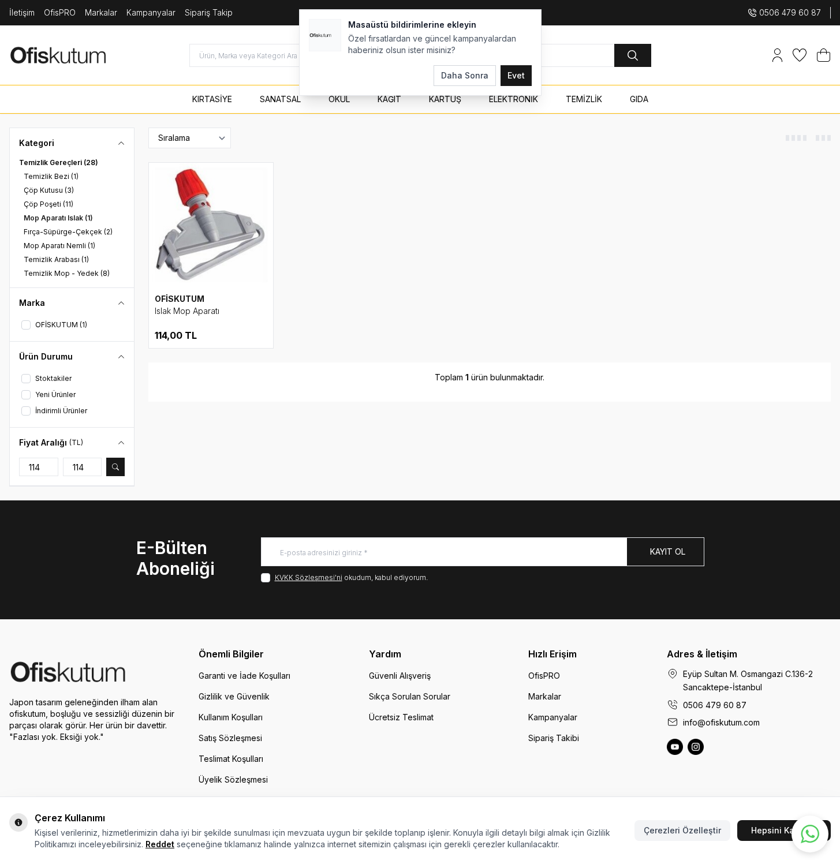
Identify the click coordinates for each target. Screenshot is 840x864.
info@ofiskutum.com (721, 722)
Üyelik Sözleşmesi (233, 779)
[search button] (632, 55)
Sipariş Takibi (553, 738)
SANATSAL (280, 99)
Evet (516, 75)
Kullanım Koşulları (231, 717)
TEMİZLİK (584, 99)
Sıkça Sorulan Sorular (409, 696)
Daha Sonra (464, 75)
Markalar (101, 12)
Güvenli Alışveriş (400, 675)
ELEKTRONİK (513, 99)
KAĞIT (389, 99)
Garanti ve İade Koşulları (244, 675)
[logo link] (78, 55)
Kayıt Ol (667, 551)
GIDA (639, 99)
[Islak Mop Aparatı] (211, 225)
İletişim (22, 12)
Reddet (159, 844)
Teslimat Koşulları (231, 759)
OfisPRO (60, 12)
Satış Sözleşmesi (230, 738)
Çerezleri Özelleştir (682, 830)
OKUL (339, 99)
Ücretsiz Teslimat (401, 717)
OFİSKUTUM (179, 299)
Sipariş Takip (209, 12)
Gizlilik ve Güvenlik (234, 696)
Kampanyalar (151, 12)
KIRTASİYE (212, 99)
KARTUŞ (445, 99)
